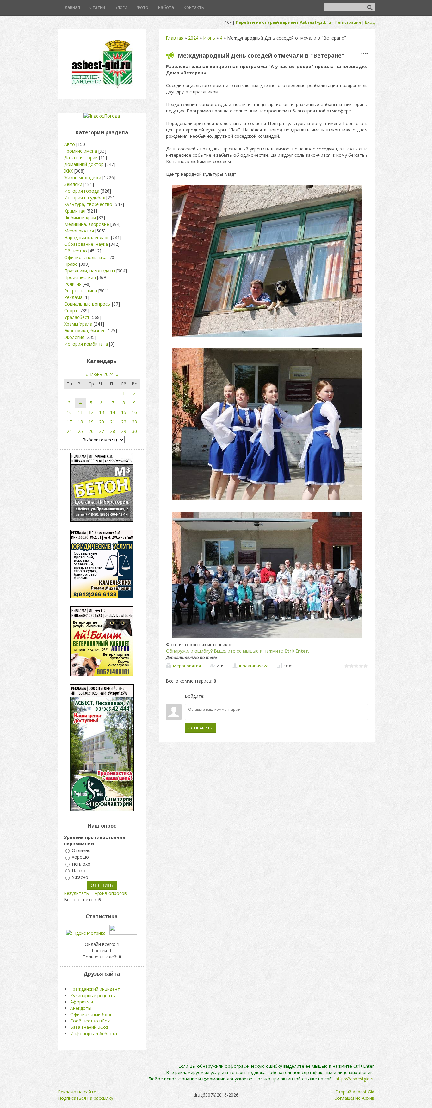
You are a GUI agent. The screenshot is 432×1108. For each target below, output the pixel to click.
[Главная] (101, 87)
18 (80, 422)
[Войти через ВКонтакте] (221, 696)
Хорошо (80, 857)
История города (81, 191)
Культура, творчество (88, 204)
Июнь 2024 (102, 374)
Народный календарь (87, 237)
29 (123, 431)
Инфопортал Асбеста (93, 1033)
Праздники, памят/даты (89, 271)
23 (134, 422)
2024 (193, 38)
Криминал (74, 211)
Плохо (78, 871)
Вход (370, 22)
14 (112, 412)
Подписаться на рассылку (85, 1098)
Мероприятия (187, 666)
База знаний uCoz (89, 1027)
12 (91, 412)
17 (69, 422)
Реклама (73, 297)
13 (101, 412)
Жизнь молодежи (82, 178)
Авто (69, 144)
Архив (368, 1098)
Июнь (209, 38)
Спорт (70, 311)
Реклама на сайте (77, 1092)
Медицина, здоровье (86, 224)
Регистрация (348, 22)
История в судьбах (84, 197)
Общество (75, 251)
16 (134, 412)
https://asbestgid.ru (355, 1079)
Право (71, 264)
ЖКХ (68, 171)
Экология (74, 337)
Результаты (76, 893)
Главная (174, 38)
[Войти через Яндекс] (232, 696)
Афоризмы (81, 1002)
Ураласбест (76, 317)
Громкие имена (80, 151)
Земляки (73, 184)
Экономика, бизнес (84, 331)
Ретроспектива (80, 291)
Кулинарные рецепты (93, 995)
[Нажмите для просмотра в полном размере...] (266, 337)
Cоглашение (347, 1098)
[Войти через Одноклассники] (242, 696)
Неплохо (81, 864)
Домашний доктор (84, 164)
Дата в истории (81, 158)
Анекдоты (80, 1008)
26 (91, 431)
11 (80, 412)
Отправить (200, 728)
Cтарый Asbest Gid (354, 1092)
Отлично (81, 850)
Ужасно (80, 877)
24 (69, 431)
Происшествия (80, 277)
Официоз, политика (85, 257)
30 (134, 431)
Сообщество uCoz (90, 1021)
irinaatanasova (253, 666)
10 (69, 412)
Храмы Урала (78, 324)
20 (101, 422)
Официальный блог (91, 1014)
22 (123, 422)
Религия (73, 284)
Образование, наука (86, 244)
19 (91, 422)
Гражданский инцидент (95, 989)
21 (112, 422)
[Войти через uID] (210, 696)
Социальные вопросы (87, 304)
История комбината (86, 344)
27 (101, 431)
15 (123, 412)
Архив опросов (111, 893)
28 (112, 431)
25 (80, 431)
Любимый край (80, 217)
